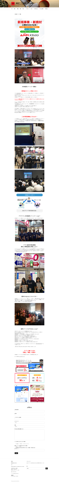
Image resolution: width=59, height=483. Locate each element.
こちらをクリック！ (22, 356)
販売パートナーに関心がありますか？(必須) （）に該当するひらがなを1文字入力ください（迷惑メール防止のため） (25, 447)
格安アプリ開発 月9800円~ (25, 3)
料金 (23, 8)
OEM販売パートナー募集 (29, 8)
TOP (11, 8)
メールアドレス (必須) (18, 417)
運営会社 (46, 8)
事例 (20, 8)
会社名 (16, 413)
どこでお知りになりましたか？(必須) (20, 441)
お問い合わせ (36, 8)
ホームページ (17, 421)
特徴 (14, 8)
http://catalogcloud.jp (39, 343)
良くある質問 (41, 8)
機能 (17, 8)
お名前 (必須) (16, 409)
